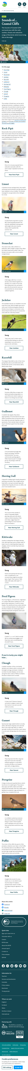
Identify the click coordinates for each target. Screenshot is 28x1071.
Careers (4, 939)
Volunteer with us (7, 936)
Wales (3, 1008)
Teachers (4, 976)
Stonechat (6, 74)
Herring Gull (7, 84)
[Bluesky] (11, 965)
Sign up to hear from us (8, 933)
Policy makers (6, 985)
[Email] (24, 965)
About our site (5, 1051)
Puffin (5, 98)
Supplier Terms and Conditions (17, 1048)
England (4, 1002)
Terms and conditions (6, 1044)
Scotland (4, 1005)
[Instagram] (7, 965)
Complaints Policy (5, 1048)
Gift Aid (4, 957)
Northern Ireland (6, 1011)
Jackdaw (6, 77)
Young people (6, 991)
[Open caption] (27, 62)
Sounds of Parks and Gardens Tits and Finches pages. (14, 122)
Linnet (5, 72)
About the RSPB (6, 945)
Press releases (6, 954)
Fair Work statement (6, 1054)
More (22, 1027)
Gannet (6, 94)
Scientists (4, 982)
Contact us (5, 951)
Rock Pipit (6, 70)
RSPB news (5, 942)
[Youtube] (20, 965)
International (5, 1014)
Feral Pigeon (7, 89)
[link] (14, 913)
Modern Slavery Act (14, 1051)
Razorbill (6, 79)
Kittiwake (6, 86)
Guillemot (6, 82)
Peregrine (6, 96)
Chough (6, 91)
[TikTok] (16, 965)
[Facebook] (3, 965)
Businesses (5, 988)
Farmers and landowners (9, 979)
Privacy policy (23, 1044)
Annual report (6, 948)
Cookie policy (15, 1044)
